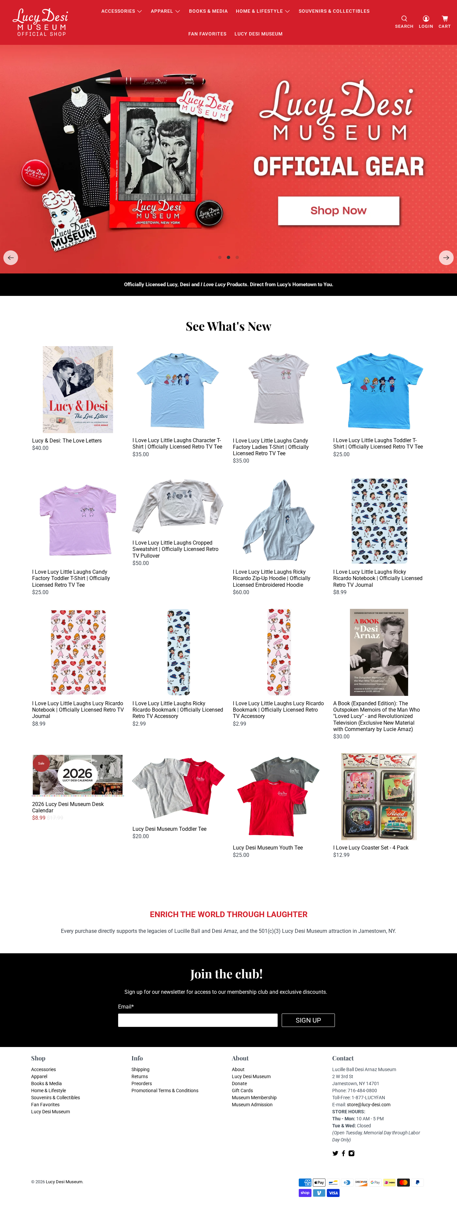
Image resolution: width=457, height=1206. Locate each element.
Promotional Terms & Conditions (164, 1090)
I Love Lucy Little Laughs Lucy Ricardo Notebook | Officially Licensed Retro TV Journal (78, 709)
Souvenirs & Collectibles (334, 11)
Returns (139, 1076)
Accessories (118, 11)
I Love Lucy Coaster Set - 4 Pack (370, 848)
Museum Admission (252, 1104)
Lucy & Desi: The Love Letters (67, 440)
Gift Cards (242, 1090)
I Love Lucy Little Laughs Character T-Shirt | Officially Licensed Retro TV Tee (177, 443)
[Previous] (10, 257)
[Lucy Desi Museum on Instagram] (351, 1154)
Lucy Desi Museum (259, 33)
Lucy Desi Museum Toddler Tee (169, 829)
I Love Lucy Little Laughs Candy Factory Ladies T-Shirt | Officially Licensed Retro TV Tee (271, 447)
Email (126, 1006)
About (238, 1069)
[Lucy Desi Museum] (40, 22)
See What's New (228, 326)
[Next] (446, 257)
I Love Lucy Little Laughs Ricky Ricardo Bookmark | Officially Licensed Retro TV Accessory (177, 709)
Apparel (162, 11)
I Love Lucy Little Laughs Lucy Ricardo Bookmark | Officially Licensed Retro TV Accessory (278, 709)
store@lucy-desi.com (368, 1104)
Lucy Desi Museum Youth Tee (268, 848)
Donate (239, 1083)
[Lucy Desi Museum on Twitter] (335, 1154)
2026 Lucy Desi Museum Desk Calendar (68, 807)
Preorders (141, 1083)
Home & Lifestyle (259, 11)
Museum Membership (254, 1097)
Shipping (140, 1069)
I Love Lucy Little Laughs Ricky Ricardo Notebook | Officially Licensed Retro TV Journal (378, 578)
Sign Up (308, 1020)
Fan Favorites (207, 33)
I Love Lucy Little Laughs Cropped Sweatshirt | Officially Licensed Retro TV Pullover (175, 549)
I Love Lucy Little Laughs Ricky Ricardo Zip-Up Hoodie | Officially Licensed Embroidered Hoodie (271, 578)
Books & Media (208, 11)
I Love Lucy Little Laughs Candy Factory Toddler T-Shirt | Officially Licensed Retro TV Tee (71, 578)
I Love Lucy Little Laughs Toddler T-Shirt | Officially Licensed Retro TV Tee (378, 443)
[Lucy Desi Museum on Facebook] (343, 1154)
